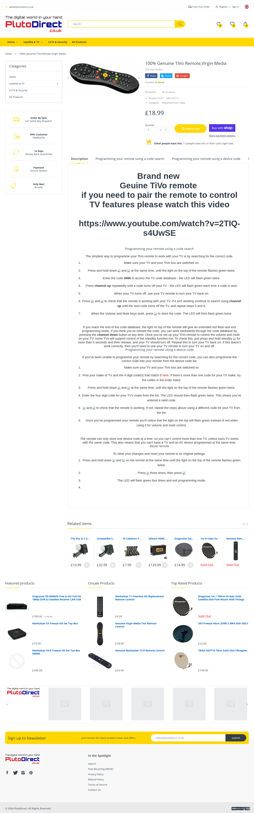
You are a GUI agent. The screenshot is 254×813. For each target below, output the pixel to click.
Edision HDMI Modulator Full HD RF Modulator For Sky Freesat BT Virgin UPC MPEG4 (158, 538)
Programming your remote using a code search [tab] (130, 159)
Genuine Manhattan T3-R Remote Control (139, 650)
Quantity (149, 125)
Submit (236, 738)
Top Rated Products (186, 583)
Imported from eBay (173, 102)
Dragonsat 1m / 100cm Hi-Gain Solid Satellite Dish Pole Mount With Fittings (221, 598)
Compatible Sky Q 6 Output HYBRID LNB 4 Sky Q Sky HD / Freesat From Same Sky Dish (106, 538)
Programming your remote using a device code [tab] (206, 159)
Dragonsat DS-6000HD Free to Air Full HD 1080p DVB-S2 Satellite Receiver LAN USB (56, 598)
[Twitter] (15, 772)
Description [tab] (79, 159)
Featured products (20, 583)
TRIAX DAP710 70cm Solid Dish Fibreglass (222, 650)
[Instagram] (23, 772)
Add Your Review (153, 69)
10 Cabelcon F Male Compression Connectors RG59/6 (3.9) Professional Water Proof (132, 538)
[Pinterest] (31, 772)
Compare (170, 92)
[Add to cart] (87, 565)
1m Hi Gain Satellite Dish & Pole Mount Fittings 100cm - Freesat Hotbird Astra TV (209, 538)
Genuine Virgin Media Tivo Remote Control (135, 625)
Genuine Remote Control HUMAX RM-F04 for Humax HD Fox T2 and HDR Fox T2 (235, 538)
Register (223, 6)
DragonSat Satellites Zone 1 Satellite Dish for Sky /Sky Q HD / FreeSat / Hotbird (184, 538)
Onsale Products (101, 583)
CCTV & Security (18, 90)
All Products (16, 97)
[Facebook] (7, 772)
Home (8, 53)
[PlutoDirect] (33, 23)
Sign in (235, 6)
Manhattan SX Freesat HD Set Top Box (55, 623)
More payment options (222, 135)
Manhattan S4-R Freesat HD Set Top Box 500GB (56, 652)
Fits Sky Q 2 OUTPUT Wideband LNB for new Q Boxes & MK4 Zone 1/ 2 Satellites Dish (80, 538)
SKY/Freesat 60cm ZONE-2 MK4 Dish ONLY (223, 623)
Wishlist (152, 92)
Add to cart (192, 128)
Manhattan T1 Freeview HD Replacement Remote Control (139, 598)
